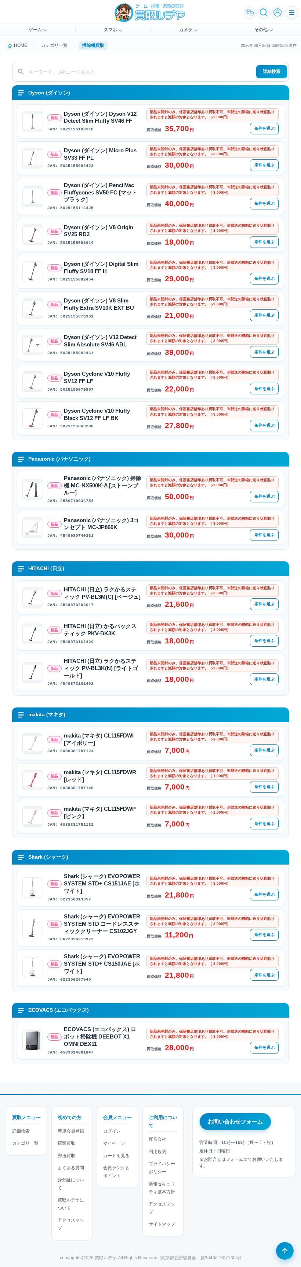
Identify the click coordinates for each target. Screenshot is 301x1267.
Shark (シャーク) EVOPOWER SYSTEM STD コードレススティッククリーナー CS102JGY (102, 924)
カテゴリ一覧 (25, 1143)
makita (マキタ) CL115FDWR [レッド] (100, 776)
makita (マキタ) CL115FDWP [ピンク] (100, 812)
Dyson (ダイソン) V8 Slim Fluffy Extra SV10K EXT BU (99, 304)
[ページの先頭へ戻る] (285, 1251)
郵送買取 (66, 1155)
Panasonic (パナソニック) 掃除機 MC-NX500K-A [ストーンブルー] (102, 485)
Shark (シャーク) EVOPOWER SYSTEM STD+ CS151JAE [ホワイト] (102, 883)
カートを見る (116, 1155)
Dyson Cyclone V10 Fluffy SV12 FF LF (97, 377)
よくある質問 (71, 1167)
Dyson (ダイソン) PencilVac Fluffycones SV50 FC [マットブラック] (100, 192)
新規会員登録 (71, 1131)
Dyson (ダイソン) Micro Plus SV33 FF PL (100, 154)
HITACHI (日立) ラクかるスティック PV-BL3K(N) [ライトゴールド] (101, 668)
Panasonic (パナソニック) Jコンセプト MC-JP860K (101, 524)
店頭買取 (66, 1143)
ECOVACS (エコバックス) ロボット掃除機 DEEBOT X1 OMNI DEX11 (100, 1036)
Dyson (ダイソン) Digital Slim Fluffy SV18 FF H (101, 267)
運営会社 (157, 1139)
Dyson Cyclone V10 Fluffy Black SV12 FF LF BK (97, 414)
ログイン (112, 1131)
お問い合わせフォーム (235, 1121)
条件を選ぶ (264, 128)
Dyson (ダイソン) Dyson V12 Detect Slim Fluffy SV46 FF (100, 117)
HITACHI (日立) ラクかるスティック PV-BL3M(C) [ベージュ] (102, 593)
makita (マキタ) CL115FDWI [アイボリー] (99, 739)
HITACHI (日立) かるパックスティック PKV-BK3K (100, 629)
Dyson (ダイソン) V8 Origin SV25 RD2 (98, 231)
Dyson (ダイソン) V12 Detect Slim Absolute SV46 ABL (100, 341)
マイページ (114, 1143)
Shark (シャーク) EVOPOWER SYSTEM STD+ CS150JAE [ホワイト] (102, 964)
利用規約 (157, 1151)
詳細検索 (271, 71)
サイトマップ (162, 1224)
